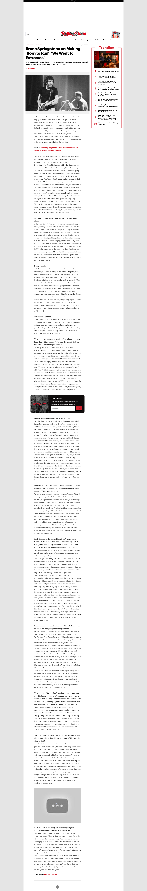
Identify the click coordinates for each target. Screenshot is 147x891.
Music (47, 40)
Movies (66, 40)
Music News (39, 45)
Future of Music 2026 (103, 40)
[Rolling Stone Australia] (73, 35)
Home (27, 45)
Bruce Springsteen (51, 874)
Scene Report (86, 40)
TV (75, 40)
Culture (56, 40)
